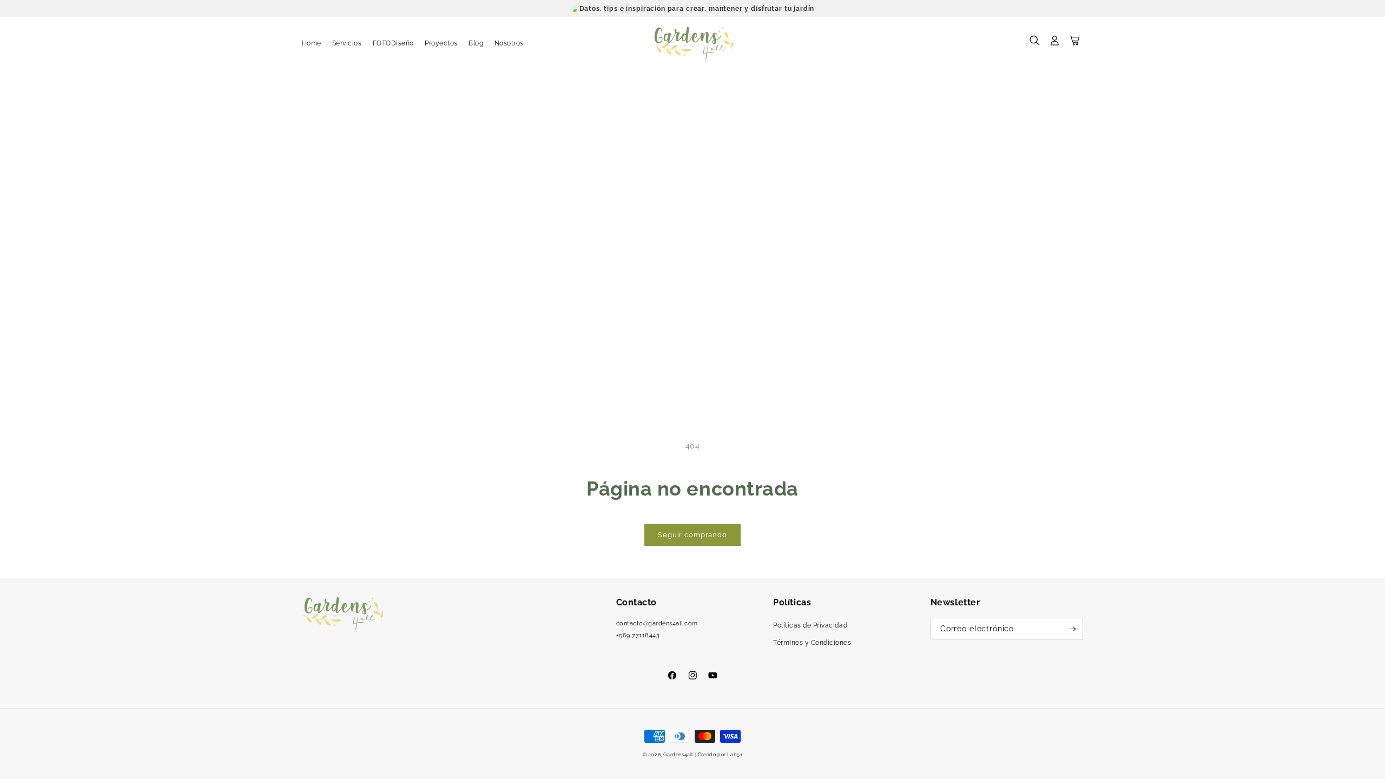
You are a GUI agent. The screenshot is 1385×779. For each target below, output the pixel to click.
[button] (1035, 44)
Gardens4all (678, 754)
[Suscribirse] (1073, 628)
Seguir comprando (692, 535)
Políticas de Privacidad (810, 625)
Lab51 (734, 754)
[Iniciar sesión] (1055, 44)
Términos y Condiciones (812, 642)
